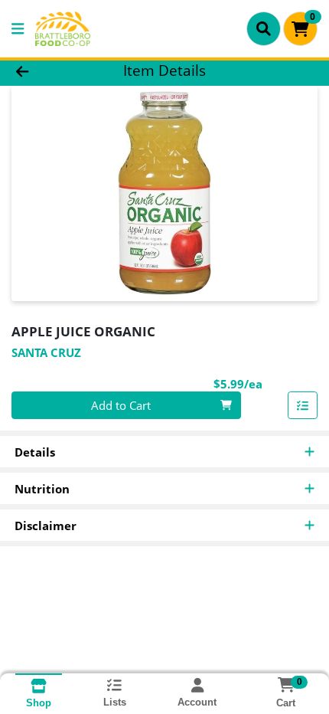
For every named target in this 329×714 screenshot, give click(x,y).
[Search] (263, 28)
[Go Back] (49, 70)
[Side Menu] (17, 28)
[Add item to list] (303, 405)
